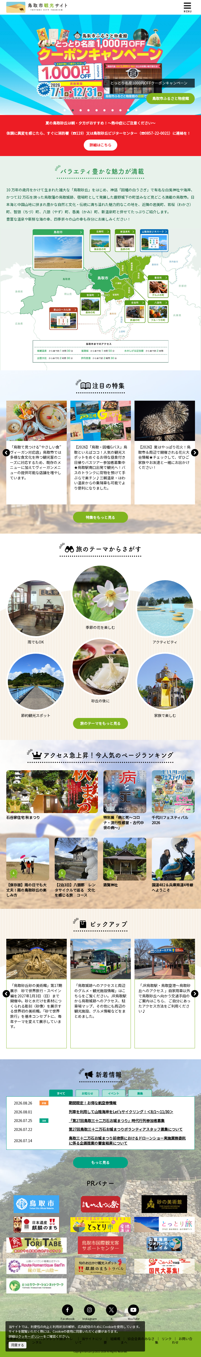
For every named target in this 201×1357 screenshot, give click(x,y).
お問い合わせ (182, 1340)
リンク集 (163, 1340)
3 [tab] (81, 110)
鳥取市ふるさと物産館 (170, 98)
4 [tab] (88, 110)
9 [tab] (128, 110)
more (11, 403)
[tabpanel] (100, 65)
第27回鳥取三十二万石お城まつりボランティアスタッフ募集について (126, 1129)
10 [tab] (136, 110)
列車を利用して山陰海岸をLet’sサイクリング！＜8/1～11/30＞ (121, 1111)
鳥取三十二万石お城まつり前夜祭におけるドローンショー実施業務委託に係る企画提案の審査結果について (127, 1140)
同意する (17, 1345)
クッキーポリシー (30, 1336)
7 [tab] (112, 110)
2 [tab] (73, 110)
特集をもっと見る (100, 517)
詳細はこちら (100, 144)
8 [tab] (120, 110)
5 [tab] (97, 110)
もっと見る (100, 1162)
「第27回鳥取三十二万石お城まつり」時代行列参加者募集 (117, 1120)
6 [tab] (104, 110)
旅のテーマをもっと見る (100, 723)
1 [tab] (65, 110)
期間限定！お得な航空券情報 (92, 1102)
